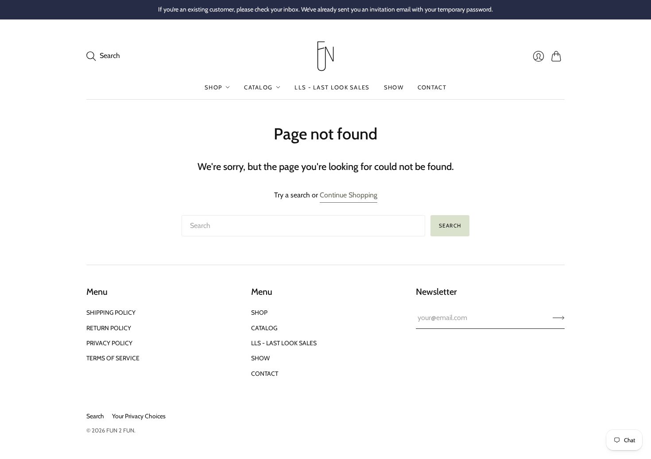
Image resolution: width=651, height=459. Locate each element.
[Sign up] (559, 318)
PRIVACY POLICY (109, 343)
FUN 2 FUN (120, 430)
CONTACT (432, 87)
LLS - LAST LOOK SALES (331, 87)
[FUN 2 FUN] (325, 56)
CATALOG (258, 87)
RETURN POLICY (108, 328)
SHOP (213, 87)
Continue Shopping (348, 195)
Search (450, 225)
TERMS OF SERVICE (113, 358)
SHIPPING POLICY (111, 312)
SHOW (393, 87)
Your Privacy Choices (139, 416)
